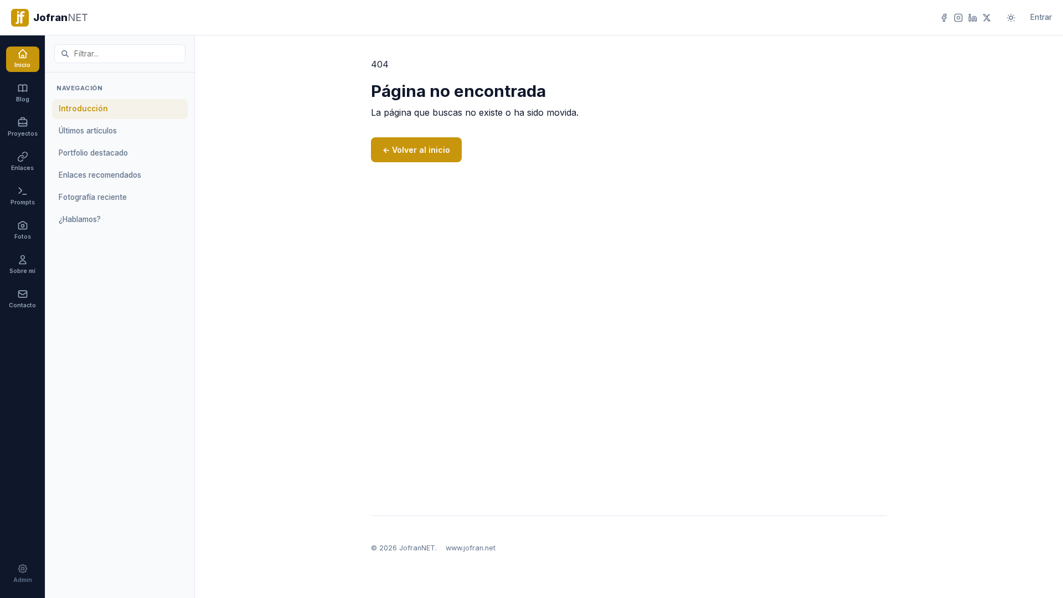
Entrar (1041, 17)
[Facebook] (944, 17)
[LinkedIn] (972, 17)
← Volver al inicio (416, 149)
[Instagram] (958, 17)
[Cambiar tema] (1010, 17)
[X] (986, 17)
